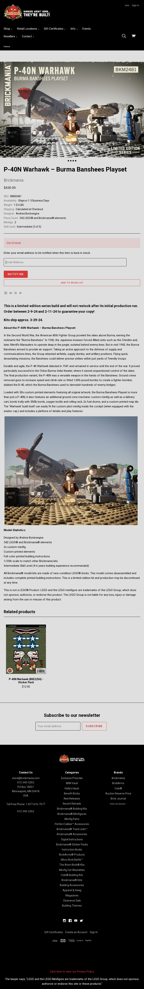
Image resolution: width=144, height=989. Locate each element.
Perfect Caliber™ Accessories (72, 824)
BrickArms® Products (72, 854)
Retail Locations (27, 28)
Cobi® (118, 788)
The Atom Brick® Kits (72, 864)
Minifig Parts (71, 818)
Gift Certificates (54, 28)
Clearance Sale (72, 900)
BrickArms (118, 783)
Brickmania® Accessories (72, 834)
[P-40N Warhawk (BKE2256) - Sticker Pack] (26, 649)
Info (73, 28)
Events (86, 28)
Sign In (94, 932)
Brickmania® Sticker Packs (72, 844)
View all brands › (118, 803)
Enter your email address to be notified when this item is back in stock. (47, 253)
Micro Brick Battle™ (72, 859)
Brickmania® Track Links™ (72, 829)
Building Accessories (72, 885)
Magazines (72, 895)
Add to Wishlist (72, 282)
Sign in (135, 5)
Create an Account (76, 932)
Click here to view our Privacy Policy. (72, 971)
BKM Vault (72, 783)
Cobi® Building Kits (72, 875)
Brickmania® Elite (72, 880)
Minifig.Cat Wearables (72, 869)
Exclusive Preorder (72, 778)
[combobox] (125, 36)
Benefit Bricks (72, 793)
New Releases (72, 798)
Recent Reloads (72, 803)
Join (126, 5)
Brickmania (118, 778)
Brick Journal (118, 798)
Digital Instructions (72, 839)
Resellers (10, 36)
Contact (27, 36)
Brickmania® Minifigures (71, 813)
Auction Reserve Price (118, 793)
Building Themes (72, 905)
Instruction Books (72, 849)
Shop (7, 28)
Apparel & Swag (72, 890)
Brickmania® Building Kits (72, 808)
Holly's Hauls (72, 788)
